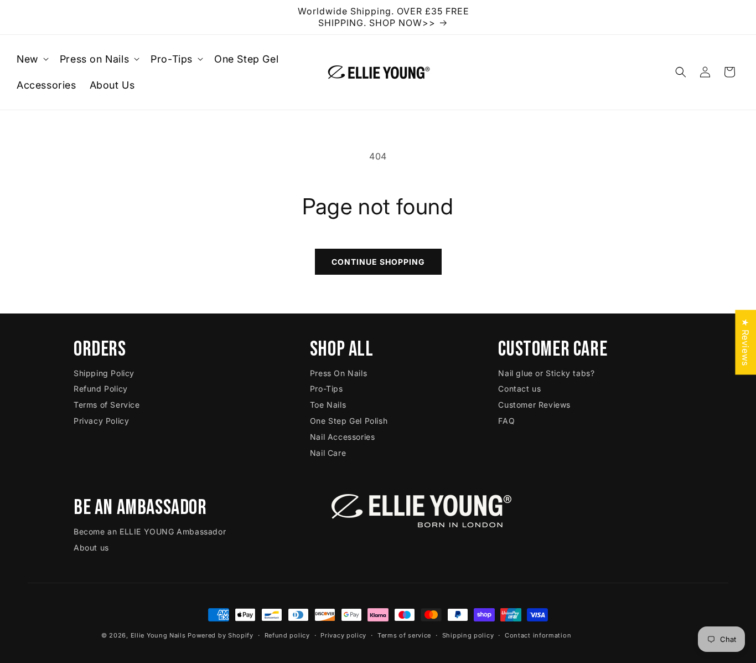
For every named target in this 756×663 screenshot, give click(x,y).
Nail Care (328, 453)
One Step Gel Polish (348, 420)
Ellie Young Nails (158, 635)
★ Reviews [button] (745, 342)
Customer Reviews (534, 404)
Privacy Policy (101, 420)
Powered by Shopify (220, 635)
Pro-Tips (326, 389)
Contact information (538, 635)
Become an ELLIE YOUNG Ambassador (150, 531)
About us (91, 547)
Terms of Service (107, 404)
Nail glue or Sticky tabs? (546, 373)
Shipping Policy (104, 373)
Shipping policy (468, 635)
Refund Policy (101, 389)
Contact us (519, 389)
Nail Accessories (342, 436)
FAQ (506, 420)
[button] (31, 59)
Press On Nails (338, 373)
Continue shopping (378, 261)
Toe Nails (328, 404)
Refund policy (287, 635)
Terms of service (404, 635)
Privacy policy (343, 635)
